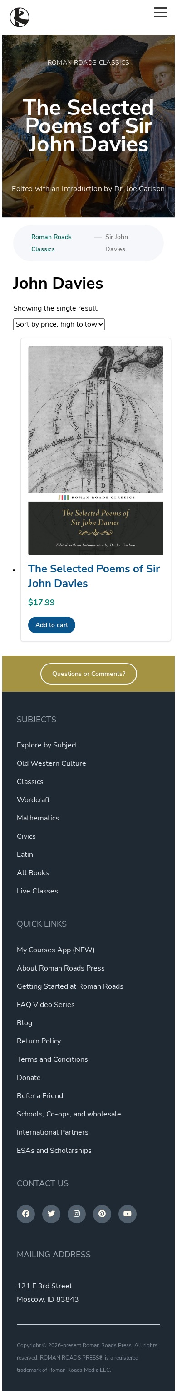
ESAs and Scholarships (54, 1151)
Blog (24, 1023)
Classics (30, 782)
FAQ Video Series (46, 1005)
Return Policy (39, 1041)
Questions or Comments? (88, 674)
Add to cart (51, 625)
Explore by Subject (47, 745)
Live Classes (37, 891)
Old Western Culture (51, 763)
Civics (26, 836)
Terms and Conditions (52, 1059)
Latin (25, 855)
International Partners (52, 1132)
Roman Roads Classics (51, 243)
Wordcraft (33, 800)
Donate (29, 1078)
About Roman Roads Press (61, 968)
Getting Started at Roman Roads (70, 986)
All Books (33, 873)
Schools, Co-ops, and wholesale (69, 1114)
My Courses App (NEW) (56, 950)
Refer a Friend (40, 1096)
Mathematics (38, 818)
